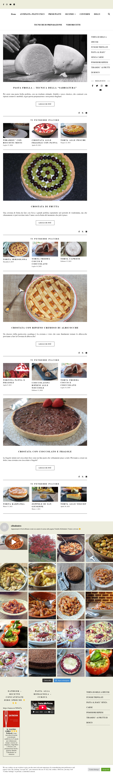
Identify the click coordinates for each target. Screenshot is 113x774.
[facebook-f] (4, 4)
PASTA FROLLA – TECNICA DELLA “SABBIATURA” (45, 87)
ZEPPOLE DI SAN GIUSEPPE (42, 505)
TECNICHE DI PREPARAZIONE (48, 24)
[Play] (34, 712)
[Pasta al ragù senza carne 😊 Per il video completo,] (13, 605)
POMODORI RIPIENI (99, 62)
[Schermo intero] (52, 712)
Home (13, 14)
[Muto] (49, 712)
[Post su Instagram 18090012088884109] (13, 542)
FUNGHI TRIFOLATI (99, 47)
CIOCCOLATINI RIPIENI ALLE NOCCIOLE (41, 385)
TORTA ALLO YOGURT (74, 504)
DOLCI (97, 14)
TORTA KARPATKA (14, 504)
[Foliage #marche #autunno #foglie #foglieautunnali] (42, 548)
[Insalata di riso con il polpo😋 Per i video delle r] (42, 634)
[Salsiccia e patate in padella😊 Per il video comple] (13, 577)
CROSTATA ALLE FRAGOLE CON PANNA (45, 141)
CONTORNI (85, 14)
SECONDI (69, 14)
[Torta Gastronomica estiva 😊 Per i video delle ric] (71, 663)
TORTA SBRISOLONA (15, 259)
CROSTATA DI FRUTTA (45, 206)
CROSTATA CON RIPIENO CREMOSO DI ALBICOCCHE (45, 327)
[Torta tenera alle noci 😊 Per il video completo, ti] (71, 577)
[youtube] (11, 4)
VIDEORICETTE (73, 24)
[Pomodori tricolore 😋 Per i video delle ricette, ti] (13, 634)
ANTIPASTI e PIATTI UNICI (32, 14)
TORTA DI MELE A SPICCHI (97, 692)
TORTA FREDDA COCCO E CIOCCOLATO (41, 261)
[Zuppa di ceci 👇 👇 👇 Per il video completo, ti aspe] (71, 548)
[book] (14, 4)
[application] (42, 707)
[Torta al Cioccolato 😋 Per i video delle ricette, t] (42, 663)
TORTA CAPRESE (70, 258)
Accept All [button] (106, 769)
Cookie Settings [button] (94, 769)
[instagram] (7, 4)
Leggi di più (45, 104)
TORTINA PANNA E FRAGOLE (14, 381)
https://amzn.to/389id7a (12, 708)
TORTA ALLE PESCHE (73, 140)
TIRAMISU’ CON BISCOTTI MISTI (12, 141)
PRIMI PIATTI (54, 14)
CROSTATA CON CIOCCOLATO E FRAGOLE (45, 451)
